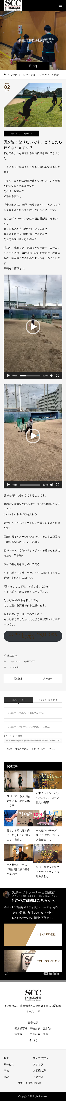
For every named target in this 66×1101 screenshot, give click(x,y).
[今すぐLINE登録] (33, 926)
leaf (16, 655)
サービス (9, 1064)
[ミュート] (52, 375)
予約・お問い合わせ (29, 1083)
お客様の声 (39, 1070)
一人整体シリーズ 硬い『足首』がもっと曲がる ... (47, 835)
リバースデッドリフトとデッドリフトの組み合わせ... (47, 872)
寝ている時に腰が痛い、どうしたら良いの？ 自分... (18, 835)
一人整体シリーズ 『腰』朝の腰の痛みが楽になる (18, 869)
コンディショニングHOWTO (21, 133)
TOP (6, 1058)
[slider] (30, 375)
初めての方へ (40, 1058)
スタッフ (38, 1064)
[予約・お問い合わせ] (33, 952)
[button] (33, 326)
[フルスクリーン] (57, 375)
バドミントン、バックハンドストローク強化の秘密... (47, 798)
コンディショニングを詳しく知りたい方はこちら (33, 636)
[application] (33, 327)
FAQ (6, 1076)
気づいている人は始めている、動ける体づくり (18, 801)
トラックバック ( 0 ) (47, 700)
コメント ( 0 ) (18, 700)
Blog (6, 1070)
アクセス (38, 1076)
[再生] (8, 375)
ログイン (35, 749)
